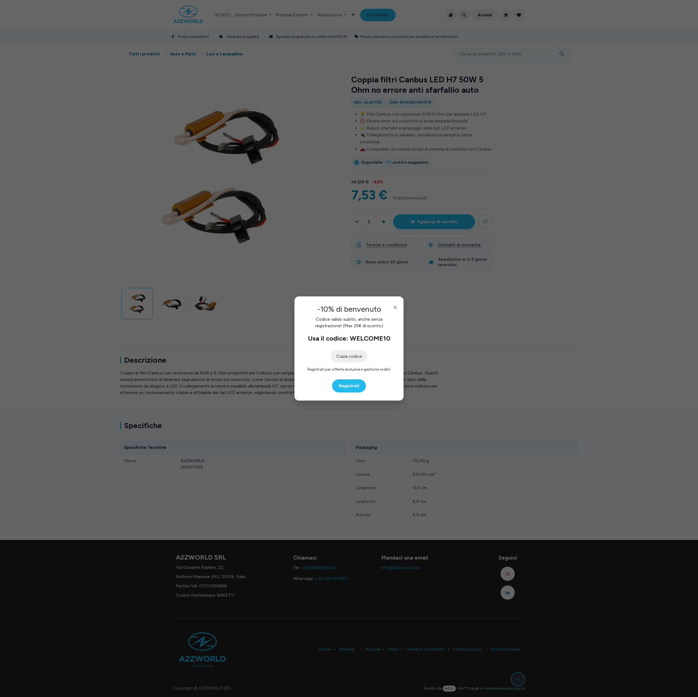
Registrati (349, 385)
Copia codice (349, 356)
